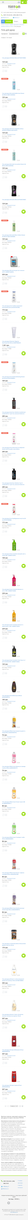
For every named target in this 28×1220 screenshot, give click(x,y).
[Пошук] (25, 21)
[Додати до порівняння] (6, 71)
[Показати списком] (26, 34)
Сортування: (4, 34)
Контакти (20, 1187)
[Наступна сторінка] (20, 1106)
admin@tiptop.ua (14, 1212)
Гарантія (20, 1185)
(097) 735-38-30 (7, 1181)
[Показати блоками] (23, 34)
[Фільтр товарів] (3, 21)
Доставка (20, 1183)
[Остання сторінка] (22, 1106)
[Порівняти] (19, 2)
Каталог (8, 21)
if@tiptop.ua (5, 1188)
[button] (3, 2)
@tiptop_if (16, 17)
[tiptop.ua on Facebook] (8, 1203)
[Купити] (23, 70)
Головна (20, 1180)
